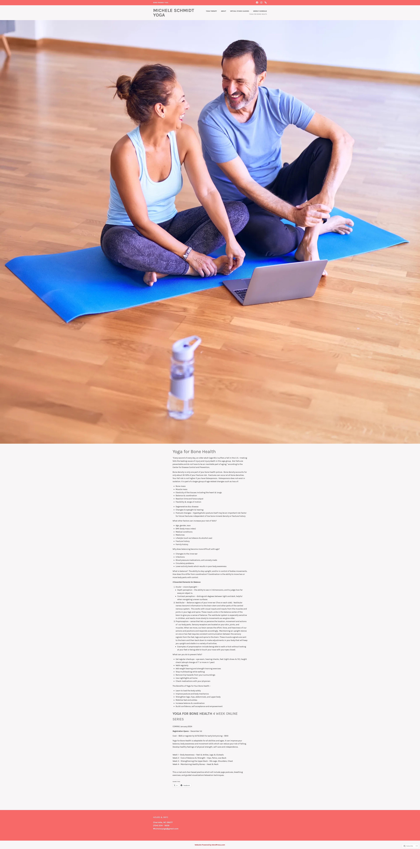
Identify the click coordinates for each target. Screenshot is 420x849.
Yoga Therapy (211, 11)
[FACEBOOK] (257, 2)
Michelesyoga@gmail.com (165, 828)
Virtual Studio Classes (239, 11)
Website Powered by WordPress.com (210, 845)
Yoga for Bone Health (258, 14)
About (223, 11)
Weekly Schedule (260, 11)
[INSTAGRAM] (261, 2)
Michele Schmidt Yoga (173, 13)
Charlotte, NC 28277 (163, 822)
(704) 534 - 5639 (161, 825)
